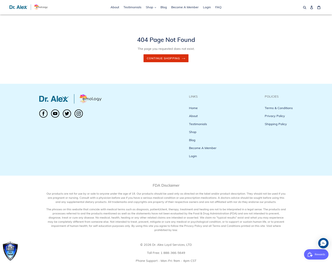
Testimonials (198, 124)
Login (193, 156)
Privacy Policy (275, 116)
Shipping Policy (276, 124)
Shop (192, 132)
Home (193, 108)
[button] (323, 243)
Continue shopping (163, 58)
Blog (192, 140)
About (193, 116)
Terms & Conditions (279, 108)
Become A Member (202, 148)
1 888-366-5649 (173, 253)
